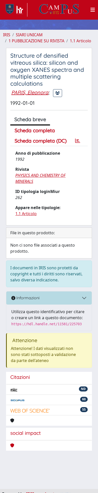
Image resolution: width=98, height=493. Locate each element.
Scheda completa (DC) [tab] (41, 141)
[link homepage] (15, 10)
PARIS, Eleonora (29, 92)
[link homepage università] (59, 10)
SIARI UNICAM (29, 35)
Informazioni (27, 297)
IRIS (6, 35)
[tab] (77, 141)
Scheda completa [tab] (35, 130)
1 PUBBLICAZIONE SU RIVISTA (36, 41)
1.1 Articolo (80, 41)
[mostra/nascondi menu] (92, 9)
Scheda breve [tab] (30, 119)
